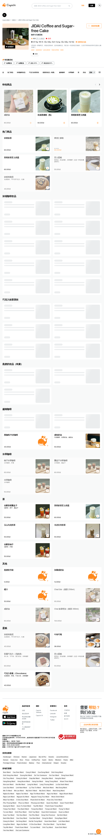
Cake (61, 49)
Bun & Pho (42, 757)
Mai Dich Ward (48, 787)
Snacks (63, 763)
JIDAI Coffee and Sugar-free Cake (28, 20)
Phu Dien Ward (49, 824)
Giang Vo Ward (21, 778)
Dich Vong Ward (57, 772)
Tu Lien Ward (8, 812)
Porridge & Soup (9, 763)
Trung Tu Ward (64, 809)
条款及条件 (25, 713)
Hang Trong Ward (51, 781)
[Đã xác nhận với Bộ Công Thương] (67, 737)
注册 (91, 5)
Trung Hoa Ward (37, 809)
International (46, 763)
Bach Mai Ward (8, 818)
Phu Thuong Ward (9, 803)
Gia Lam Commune (22, 830)
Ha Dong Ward (21, 821)
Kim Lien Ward (8, 784)
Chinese (16, 757)
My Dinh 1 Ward (31, 790)
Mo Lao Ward (19, 790)
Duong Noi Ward (26, 775)
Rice (21, 760)
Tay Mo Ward (38, 806)
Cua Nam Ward (34, 818)
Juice (32, 49)
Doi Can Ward (54, 775)
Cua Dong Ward (43, 772)
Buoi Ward (6, 772)
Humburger (7, 757)
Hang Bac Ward (47, 778)
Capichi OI (39, 715)
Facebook (53, 710)
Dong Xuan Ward (67, 775)
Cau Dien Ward (18, 772)
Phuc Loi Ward (23, 803)
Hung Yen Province (48, 815)
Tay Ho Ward (61, 824)
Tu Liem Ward (35, 827)
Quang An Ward (8, 806)
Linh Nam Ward (21, 787)
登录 (82, 5)
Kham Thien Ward (66, 781)
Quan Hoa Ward (52, 803)
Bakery (31, 763)
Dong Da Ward (47, 818)
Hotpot (56, 763)
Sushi (44, 760)
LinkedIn (53, 713)
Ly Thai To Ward (35, 787)
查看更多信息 (82, 42)
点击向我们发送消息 (91, 725)
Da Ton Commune (40, 775)
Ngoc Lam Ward (8, 797)
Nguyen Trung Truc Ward (40, 797)
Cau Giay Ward (21, 818)
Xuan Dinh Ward (61, 827)
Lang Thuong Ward (46, 784)
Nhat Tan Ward (8, 800)
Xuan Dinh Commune (49, 812)
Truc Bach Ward (23, 809)
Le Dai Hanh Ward (62, 784)
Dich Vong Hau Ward (10, 775)
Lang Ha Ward (32, 784)
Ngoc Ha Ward (52, 794)
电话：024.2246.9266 (11, 745)
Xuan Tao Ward (8, 815)
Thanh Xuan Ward (21, 827)
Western (58, 760)
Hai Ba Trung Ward (35, 821)
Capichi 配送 (6, 20)
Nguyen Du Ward (23, 797)
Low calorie (46, 49)
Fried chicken (22, 763)
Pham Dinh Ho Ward (37, 800)
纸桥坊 (14, 20)
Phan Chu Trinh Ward (54, 800)
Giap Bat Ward (34, 778)
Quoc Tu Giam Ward (24, 806)
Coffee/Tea (36, 760)
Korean (5, 760)
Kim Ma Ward (20, 784)
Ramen (24, 757)
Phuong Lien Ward (37, 803)
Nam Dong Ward (58, 790)
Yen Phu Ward (34, 815)
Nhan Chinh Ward (57, 797)
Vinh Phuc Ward (20, 812)
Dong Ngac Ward (61, 818)
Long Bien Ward (8, 824)
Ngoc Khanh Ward (66, 794)
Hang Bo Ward (60, 778)
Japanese (39, 49)
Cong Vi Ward (31, 772)
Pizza (27, 760)
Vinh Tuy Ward (34, 812)
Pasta (66, 760)
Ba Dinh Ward (62, 815)
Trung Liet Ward (50, 809)
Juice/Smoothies (62, 757)
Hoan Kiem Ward (50, 821)
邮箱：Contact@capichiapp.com (16, 747)
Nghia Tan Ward (22, 794)
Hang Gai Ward (37, 781)
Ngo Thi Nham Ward (37, 794)
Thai (38, 763)
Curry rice (14, 760)
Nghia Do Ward (8, 794)
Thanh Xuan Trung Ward (53, 806)
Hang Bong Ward (9, 781)
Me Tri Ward (7, 790)
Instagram (53, 717)
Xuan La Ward (64, 812)
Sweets (51, 757)
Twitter (52, 720)
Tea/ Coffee (55, 49)
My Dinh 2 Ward (44, 790)
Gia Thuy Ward (8, 778)
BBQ (71, 760)
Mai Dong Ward (61, 787)
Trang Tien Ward (9, 809)
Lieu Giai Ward (8, 787)
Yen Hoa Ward (22, 815)
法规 (23, 710)
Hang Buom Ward (24, 781)
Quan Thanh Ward (66, 803)
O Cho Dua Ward (22, 800)
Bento (51, 760)
